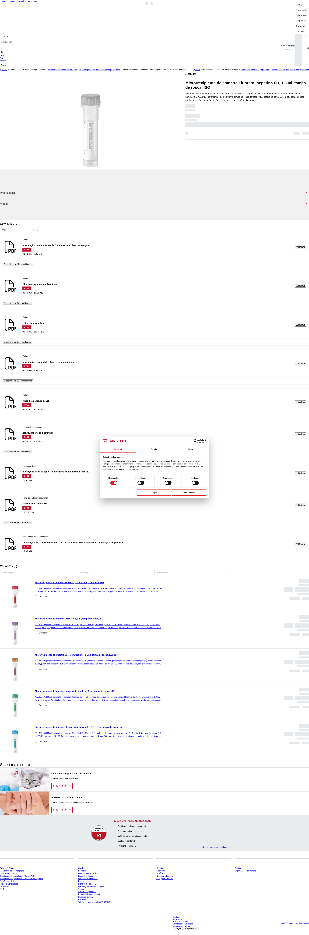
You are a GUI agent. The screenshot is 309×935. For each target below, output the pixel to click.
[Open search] (308, 48)
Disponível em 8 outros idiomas (17, 342)
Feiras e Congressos (9, 884)
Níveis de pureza (85, 897)
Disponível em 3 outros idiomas (17, 522)
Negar (154, 492)
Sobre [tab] (190, 449)
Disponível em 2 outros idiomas (17, 452)
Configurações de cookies (185, 928)
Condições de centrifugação (12, 871)
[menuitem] (302, 5)
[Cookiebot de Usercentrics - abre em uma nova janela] (195, 441)
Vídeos (81, 889)
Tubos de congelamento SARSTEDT (94, 902)
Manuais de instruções (88, 879)
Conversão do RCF (8, 873)
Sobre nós (160, 871)
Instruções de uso (85, 876)
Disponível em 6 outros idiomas (17, 303)
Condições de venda (181, 926)
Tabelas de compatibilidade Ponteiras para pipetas (21, 879)
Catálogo (82, 868)
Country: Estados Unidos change (295, 923)
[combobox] (293, 49)
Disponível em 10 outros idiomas (18, 381)
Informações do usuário (88, 873)
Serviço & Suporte (8, 868)
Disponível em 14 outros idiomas (18, 264)
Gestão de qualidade (87, 892)
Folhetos (82, 871)
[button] (2, 54)
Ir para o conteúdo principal (11, 1)
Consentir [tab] (118, 449)
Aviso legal (177, 919)
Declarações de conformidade (91, 886)
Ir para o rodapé (30, 1)
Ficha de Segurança (87, 884)
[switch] (140, 483)
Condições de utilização (183, 924)
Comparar (43, 597)
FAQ (2, 889)
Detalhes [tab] (154, 449)
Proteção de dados (181, 921)
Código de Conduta (164, 879)
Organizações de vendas (245, 871)
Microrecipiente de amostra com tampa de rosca (99, 70)
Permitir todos (189, 492)
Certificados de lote (8, 881)
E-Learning (5, 886)
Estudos (81, 881)
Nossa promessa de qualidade (215, 847)
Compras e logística (164, 876)
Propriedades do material (89, 894)
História (159, 873)
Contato (238, 868)
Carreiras (160, 868)
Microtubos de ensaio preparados (62, 70)
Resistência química (87, 899)
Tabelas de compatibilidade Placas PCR (17, 876)
